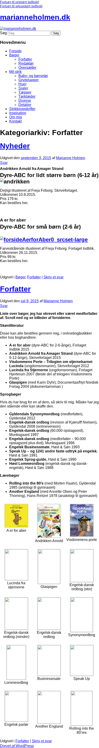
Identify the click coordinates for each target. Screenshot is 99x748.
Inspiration (17, 113)
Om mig (15, 117)
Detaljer (24, 105)
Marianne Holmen (70, 158)
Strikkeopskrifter (22, 109)
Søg (3, 33)
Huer (22, 84)
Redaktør (26, 63)
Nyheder (15, 146)
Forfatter (25, 59)
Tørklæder (26, 96)
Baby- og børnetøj (33, 76)
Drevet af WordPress (17, 746)
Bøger (14, 55)
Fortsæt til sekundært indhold (21, 6)
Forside (15, 51)
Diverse (24, 101)
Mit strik (15, 72)
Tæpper (24, 92)
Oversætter (27, 67)
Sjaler (23, 88)
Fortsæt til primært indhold (19, 2)
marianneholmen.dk (35, 17)
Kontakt (15, 121)
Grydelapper (28, 80)
